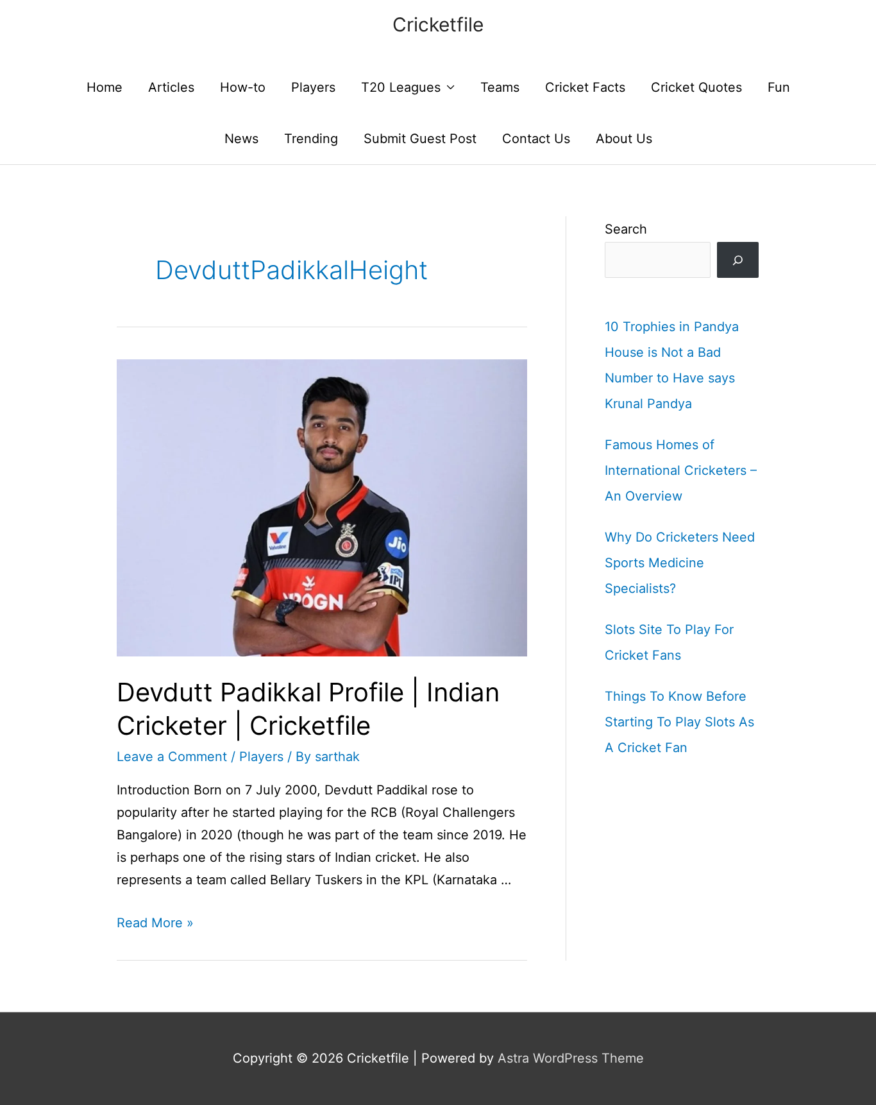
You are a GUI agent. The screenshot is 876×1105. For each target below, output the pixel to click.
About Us (624, 138)
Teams (499, 87)
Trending (311, 138)
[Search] (738, 260)
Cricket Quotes (696, 87)
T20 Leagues (401, 87)
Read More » (155, 922)
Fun (779, 87)
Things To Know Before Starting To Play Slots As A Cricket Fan (679, 722)
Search (626, 229)
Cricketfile (438, 24)
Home (104, 87)
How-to (242, 87)
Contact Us (536, 138)
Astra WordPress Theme (571, 1058)
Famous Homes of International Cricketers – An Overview (681, 470)
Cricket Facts (585, 87)
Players (313, 87)
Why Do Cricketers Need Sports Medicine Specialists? (680, 562)
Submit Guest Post (420, 138)
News (241, 138)
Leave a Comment (172, 756)
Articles (171, 87)
